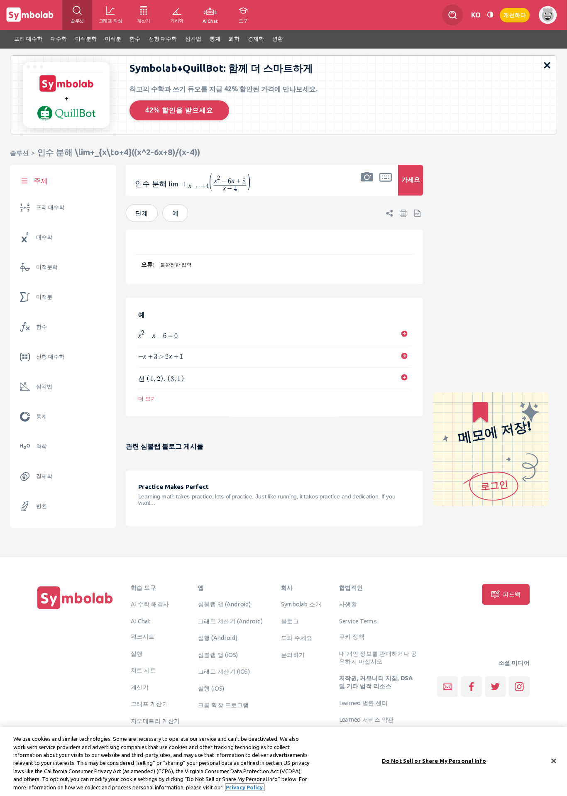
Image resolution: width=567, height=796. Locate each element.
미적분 (44, 297)
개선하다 (514, 14)
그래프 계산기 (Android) (230, 621)
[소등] (490, 14)
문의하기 (293, 654)
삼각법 (44, 386)
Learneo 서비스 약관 (366, 719)
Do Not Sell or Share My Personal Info (434, 760)
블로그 (290, 621)
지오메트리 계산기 (155, 720)
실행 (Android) (217, 637)
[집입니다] (75, 609)
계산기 (140, 687)
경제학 (44, 476)
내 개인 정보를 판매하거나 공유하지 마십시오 (378, 657)
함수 (41, 327)
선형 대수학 (50, 357)
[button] (367, 185)
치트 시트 (143, 670)
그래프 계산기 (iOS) (224, 671)
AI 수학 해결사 (150, 604)
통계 (41, 416)
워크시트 (143, 636)
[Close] (554, 761)
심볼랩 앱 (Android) (224, 604)
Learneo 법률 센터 (363, 702)
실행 (137, 653)
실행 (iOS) (211, 688)
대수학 (44, 237)
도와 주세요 (297, 637)
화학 (41, 446)
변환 (41, 506)
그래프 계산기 (149, 704)
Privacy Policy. (245, 787)
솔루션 (19, 152)
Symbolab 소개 (301, 604)
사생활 (348, 604)
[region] (283, 761)
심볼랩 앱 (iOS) (218, 654)
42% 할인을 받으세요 (179, 110)
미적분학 (47, 267)
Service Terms (358, 621)
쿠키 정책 (351, 636)
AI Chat (141, 621)
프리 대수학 (50, 207)
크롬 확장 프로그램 (223, 704)
